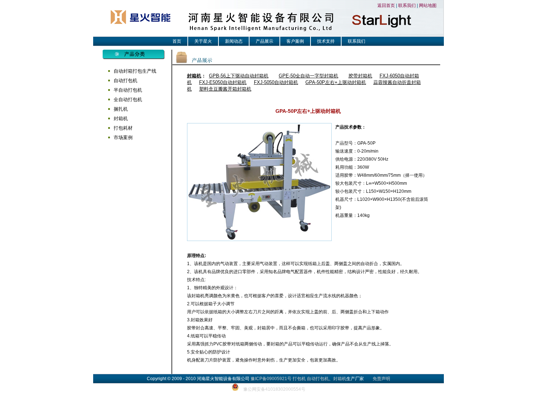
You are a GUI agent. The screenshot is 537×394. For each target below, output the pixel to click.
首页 (176, 41)
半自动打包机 (128, 90)
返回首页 (386, 5)
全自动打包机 (128, 99)
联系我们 (407, 5)
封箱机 (121, 118)
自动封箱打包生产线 (135, 71)
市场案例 (123, 137)
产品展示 (264, 41)
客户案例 (295, 41)
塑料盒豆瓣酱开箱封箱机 (225, 89)
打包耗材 (123, 128)
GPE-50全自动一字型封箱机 (308, 76)
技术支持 (326, 41)
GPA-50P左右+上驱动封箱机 (335, 82)
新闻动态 (234, 41)
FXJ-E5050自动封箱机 (223, 82)
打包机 (299, 378)
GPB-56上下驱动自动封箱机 (238, 76)
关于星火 (203, 41)
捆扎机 (121, 109)
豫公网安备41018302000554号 (274, 389)
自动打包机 (125, 80)
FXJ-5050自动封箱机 (276, 82)
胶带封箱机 (360, 76)
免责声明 (381, 378)
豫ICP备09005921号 (271, 378)
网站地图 (428, 5)
